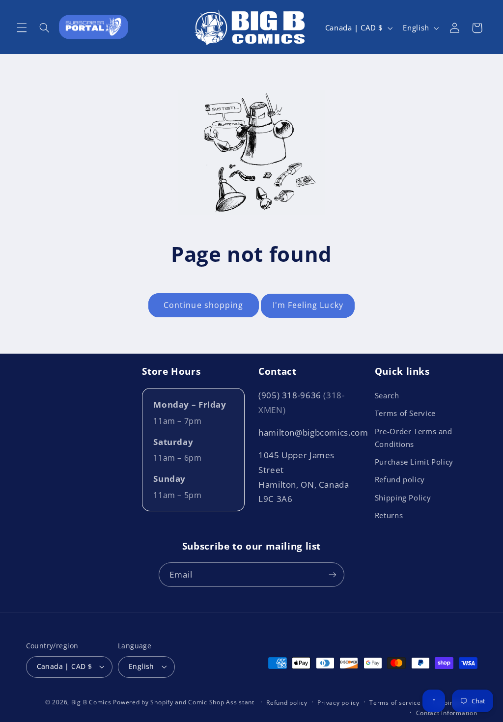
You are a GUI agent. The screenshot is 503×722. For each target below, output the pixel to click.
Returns (389, 515)
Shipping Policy (403, 497)
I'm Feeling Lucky (308, 305)
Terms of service (395, 702)
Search (387, 395)
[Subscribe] (332, 574)
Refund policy (400, 479)
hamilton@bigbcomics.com (313, 432)
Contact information (446, 713)
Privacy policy (338, 702)
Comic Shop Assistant (221, 702)
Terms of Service (405, 413)
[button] (21, 28)
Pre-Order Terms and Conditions (413, 437)
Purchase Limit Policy (414, 462)
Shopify (161, 702)
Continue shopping (203, 305)
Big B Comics (91, 702)
